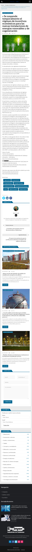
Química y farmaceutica (9, 467)
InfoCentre (24, 161)
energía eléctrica (15, 180)
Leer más (5, 284)
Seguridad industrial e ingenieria (11, 473)
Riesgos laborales (7, 470)
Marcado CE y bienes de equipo (10, 461)
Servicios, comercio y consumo (10, 476)
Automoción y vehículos (9, 437)
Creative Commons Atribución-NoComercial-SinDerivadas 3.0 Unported (14, 165)
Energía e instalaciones (19, 250)
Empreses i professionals (9, 455)
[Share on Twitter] (3, 198)
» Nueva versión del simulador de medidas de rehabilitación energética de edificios (13, 274)
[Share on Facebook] (10, 198)
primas (5, 189)
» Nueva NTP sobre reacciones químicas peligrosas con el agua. (19, 506)
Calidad (5, 443)
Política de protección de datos (13, 549)
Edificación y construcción (8, 250)
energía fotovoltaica (8, 183)
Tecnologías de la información (10, 479)
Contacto (23, 549)
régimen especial (23, 189)
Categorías (5, 492)
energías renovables (19, 183)
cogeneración (7, 180)
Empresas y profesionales (9, 452)
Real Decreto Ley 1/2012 (18, 54)
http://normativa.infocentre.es (10, 158)
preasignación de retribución (22, 186)
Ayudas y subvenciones (9, 440)
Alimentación (6, 434)
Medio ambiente (7, 464)
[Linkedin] (16, 215)
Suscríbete (4, 497)
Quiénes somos (6, 494)
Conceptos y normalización (9, 446)
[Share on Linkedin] (7, 198)
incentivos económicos (9, 186)
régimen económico (13, 189)
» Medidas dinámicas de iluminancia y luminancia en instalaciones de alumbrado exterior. (15, 355)
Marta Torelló (16, 213)
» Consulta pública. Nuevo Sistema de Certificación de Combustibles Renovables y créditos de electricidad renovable (21, 517)
